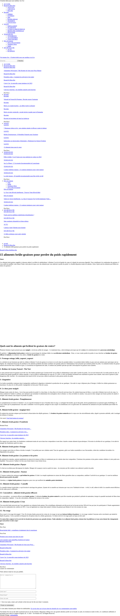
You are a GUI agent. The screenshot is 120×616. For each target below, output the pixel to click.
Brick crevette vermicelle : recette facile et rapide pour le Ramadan (23, 112)
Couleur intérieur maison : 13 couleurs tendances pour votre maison (24, 169)
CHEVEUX (11, 9)
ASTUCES (11, 7)
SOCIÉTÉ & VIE (9, 48)
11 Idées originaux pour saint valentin (15, 234)
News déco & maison (14, 42)
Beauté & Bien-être (9, 5)
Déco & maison (8, 41)
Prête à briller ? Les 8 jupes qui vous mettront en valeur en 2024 (22, 157)
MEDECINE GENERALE (16, 31)
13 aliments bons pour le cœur (13, 147)
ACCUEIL (7, 4)
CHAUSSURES (13, 39)
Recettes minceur (13, 19)
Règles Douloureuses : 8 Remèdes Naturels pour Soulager (21, 134)
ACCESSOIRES (13, 37)
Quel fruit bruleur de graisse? (15, 418)
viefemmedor (14, 615)
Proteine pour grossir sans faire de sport (11, 536)
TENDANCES (8, 34)
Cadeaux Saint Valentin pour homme (15, 227)
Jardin (9, 46)
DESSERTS (11, 21)
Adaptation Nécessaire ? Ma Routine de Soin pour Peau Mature (22, 70)
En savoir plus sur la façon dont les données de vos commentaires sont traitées (54, 608)
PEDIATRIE (11, 32)
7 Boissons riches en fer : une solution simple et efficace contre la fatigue (25, 128)
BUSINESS (11, 51)
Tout (9, 182)
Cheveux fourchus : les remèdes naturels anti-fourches (20, 89)
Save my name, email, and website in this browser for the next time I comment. (25, 602)
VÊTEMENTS (12, 36)
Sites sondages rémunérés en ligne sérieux (16, 221)
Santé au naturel (12, 26)
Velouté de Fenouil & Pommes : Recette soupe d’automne (21, 99)
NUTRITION (12, 27)
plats (9, 17)
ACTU (10, 49)
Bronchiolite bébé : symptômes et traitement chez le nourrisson (18, 530)
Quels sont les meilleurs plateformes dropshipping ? (19, 215)
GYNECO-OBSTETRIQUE (16, 29)
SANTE (6, 24)
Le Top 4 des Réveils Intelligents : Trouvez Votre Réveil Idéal (22, 192)
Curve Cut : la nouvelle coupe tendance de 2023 (18, 83)
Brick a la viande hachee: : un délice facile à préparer (19, 106)
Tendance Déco (12, 44)
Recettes (6, 12)
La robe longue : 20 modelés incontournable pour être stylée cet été (23, 176)
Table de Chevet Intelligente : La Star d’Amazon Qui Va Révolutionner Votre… (27, 199)
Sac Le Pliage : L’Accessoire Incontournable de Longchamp (21, 163)
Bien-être (10, 10)
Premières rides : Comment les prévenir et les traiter (19, 77)
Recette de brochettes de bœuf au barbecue (16, 118)
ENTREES (11, 16)
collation (10, 14)
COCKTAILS (12, 22)
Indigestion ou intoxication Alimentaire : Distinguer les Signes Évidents (25, 141)
